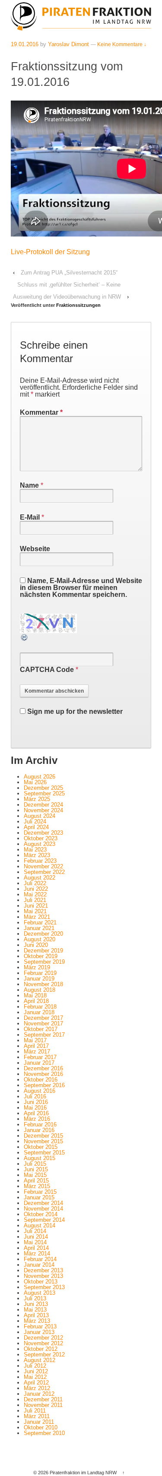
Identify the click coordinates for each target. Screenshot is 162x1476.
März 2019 (37, 967)
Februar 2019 (40, 973)
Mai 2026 (35, 782)
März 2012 (37, 1388)
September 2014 (44, 1220)
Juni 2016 (36, 1102)
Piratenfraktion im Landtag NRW (83, 1472)
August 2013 (39, 1293)
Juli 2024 (35, 821)
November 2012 (43, 1343)
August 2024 (39, 816)
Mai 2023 (35, 849)
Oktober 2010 (40, 1427)
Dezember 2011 (43, 1399)
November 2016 (43, 1074)
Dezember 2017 (43, 1018)
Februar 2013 (40, 1326)
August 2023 (39, 844)
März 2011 (37, 1416)
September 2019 (44, 962)
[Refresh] (24, 638)
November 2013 (43, 1276)
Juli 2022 (35, 883)
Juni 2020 (36, 945)
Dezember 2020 (43, 933)
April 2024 (36, 827)
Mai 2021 (35, 911)
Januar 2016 (39, 1130)
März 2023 (37, 855)
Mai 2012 (35, 1377)
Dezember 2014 (43, 1203)
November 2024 (43, 810)
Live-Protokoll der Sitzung (50, 251)
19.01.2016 (24, 44)
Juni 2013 (36, 1304)
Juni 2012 (36, 1371)
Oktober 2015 (40, 1147)
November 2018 (43, 984)
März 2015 (37, 1186)
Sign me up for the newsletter (74, 711)
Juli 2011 (35, 1410)
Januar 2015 (39, 1197)
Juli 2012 (35, 1365)
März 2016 (37, 1119)
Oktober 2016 (40, 1079)
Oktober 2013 (40, 1281)
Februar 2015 (40, 1192)
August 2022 (39, 877)
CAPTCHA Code (47, 669)
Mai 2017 (35, 1040)
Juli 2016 (35, 1096)
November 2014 (43, 1208)
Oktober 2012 (40, 1349)
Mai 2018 (35, 995)
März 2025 (37, 799)
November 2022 (43, 866)
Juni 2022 (36, 889)
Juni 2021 (36, 905)
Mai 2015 (35, 1175)
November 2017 (43, 1023)
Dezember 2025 (43, 788)
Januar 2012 (39, 1394)
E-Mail (30, 517)
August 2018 (39, 990)
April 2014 (36, 1248)
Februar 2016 (40, 1124)
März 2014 (37, 1253)
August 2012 (39, 1360)
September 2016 (44, 1085)
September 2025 (44, 793)
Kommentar (41, 412)
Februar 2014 (40, 1259)
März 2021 (37, 917)
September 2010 (44, 1433)
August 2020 (39, 939)
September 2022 (44, 872)
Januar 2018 (39, 1012)
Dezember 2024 (43, 804)
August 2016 (39, 1091)
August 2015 (39, 1158)
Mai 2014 (35, 1242)
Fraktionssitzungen (78, 305)
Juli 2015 (35, 1164)
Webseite (35, 548)
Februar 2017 (40, 1057)
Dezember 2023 (43, 832)
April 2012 (36, 1382)
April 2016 (36, 1113)
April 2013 (36, 1315)
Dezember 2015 (43, 1135)
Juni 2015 (36, 1169)
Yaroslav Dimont (68, 44)
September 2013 (44, 1287)
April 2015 (36, 1180)
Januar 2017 (39, 1063)
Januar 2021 (39, 928)
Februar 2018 (40, 1006)
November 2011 (43, 1405)
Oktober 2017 (40, 1029)
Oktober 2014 (40, 1214)
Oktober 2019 (40, 956)
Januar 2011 (39, 1422)
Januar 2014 (39, 1265)
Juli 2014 (35, 1231)
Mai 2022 (35, 894)
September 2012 (44, 1354)
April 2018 (36, 1001)
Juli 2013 (35, 1298)
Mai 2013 (35, 1309)
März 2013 (37, 1321)
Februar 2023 (40, 861)
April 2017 (36, 1046)
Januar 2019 (39, 978)
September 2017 (44, 1034)
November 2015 (43, 1141)
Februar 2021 (40, 922)
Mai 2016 (35, 1107)
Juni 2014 (36, 1236)
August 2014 (39, 1225)
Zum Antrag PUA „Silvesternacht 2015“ (69, 272)
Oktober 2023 (40, 838)
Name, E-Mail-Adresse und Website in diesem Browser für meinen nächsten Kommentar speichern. (81, 587)
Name (29, 485)
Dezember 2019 (43, 950)
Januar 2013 (39, 1332)
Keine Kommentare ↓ (121, 44)
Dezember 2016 (43, 1068)
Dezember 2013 (43, 1270)
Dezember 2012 (43, 1337)
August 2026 (39, 776)
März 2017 (37, 1051)
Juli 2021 (35, 900)
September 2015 (44, 1152)
